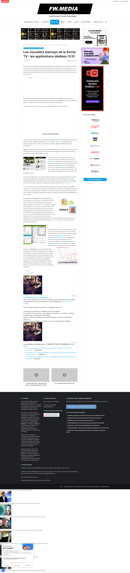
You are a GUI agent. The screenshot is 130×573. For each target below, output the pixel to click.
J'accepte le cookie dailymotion (50, 134)
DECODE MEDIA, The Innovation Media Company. (88, 486)
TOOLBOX (76, 22)
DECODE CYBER (71, 418)
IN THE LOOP (54, 22)
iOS (66, 183)
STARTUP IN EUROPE (72, 427)
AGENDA (69, 22)
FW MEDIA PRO (45, 22)
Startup (37, 48)
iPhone (49, 141)
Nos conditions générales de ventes (29, 477)
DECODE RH (70, 420)
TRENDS (62, 22)
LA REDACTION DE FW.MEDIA (35, 297)
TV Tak (25, 186)
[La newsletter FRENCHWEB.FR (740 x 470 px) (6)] (95, 45)
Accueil (26, 45)
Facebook (26, 214)
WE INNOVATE (70, 430)
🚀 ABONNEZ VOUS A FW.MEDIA (120, 1)
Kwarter (70, 157)
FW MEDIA (69, 415)
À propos (28, 270)
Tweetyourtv (51, 237)
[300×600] (92, 110)
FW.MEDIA (30, 401)
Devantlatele (60, 237)
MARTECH (33, 48)
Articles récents (30, 273)
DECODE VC (70, 425)
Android (58, 141)
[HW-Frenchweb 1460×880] (95, 64)
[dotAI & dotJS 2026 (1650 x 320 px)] (50, 33)
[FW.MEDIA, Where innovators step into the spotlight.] (65, 11)
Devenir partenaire (95, 179)
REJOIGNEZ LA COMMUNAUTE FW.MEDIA (81, 406)
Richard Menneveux (38, 473)
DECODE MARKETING (72, 423)
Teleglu (56, 235)
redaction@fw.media (48, 406)
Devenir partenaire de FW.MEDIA (51, 401)
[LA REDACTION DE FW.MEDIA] (32, 294)
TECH (42, 48)
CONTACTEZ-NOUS (98, 22)
